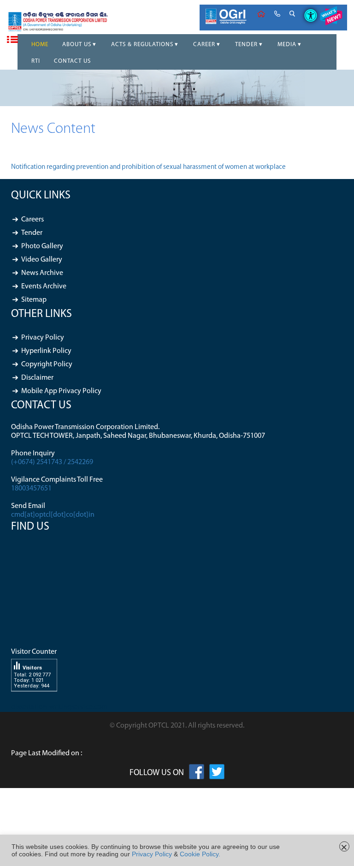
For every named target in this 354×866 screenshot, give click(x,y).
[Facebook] (196, 773)
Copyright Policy (46, 364)
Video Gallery (41, 259)
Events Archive (43, 286)
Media (286, 45)
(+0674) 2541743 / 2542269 (52, 462)
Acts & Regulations (142, 45)
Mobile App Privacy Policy (61, 391)
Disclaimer (37, 378)
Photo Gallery (42, 246)
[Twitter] (216, 773)
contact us (277, 14)
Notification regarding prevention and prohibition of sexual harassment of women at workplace (148, 167)
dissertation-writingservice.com (59, 707)
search (292, 14)
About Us (76, 45)
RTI (35, 61)
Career (204, 45)
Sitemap (34, 300)
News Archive (42, 273)
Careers (32, 219)
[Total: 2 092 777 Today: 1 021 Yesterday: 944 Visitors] (34, 698)
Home (261, 14)
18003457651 (31, 488)
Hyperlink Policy (46, 351)
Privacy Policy (42, 337)
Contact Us (72, 61)
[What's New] (330, 17)
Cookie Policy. (200, 854)
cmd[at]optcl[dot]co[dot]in (52, 515)
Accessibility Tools (307, 8)
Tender (246, 45)
